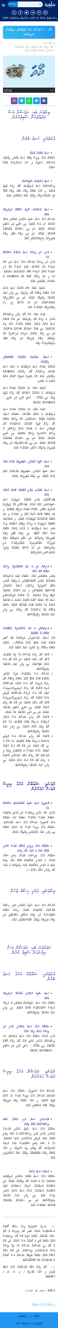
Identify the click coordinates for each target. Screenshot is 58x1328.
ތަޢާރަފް (36, 1316)
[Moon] (14, 12)
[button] (3, 5)
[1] (14, 643)
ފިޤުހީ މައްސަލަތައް (22, 47)
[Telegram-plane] (32, 12)
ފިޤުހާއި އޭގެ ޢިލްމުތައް (39, 47)
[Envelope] (45, 12)
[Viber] (39, 12)
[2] (28, 870)
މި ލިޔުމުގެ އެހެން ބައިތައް (43, 1304)
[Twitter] (26, 12)
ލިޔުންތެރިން (23, 1316)
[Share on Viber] (14, 100)
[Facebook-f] (20, 12)
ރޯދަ (51, 47)
